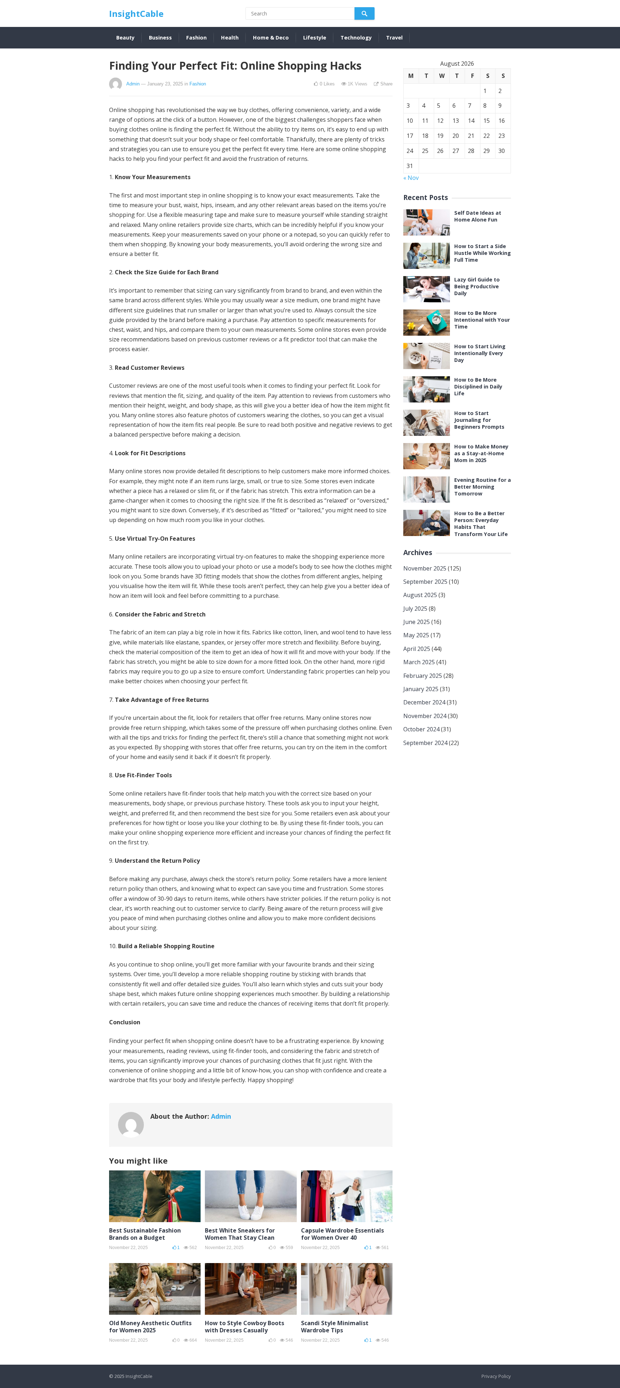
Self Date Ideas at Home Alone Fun (477, 216)
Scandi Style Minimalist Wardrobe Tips (334, 1327)
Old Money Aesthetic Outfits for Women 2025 (150, 1327)
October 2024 (421, 729)
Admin (133, 84)
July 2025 (415, 609)
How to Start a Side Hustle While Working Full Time (482, 253)
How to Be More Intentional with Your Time (482, 319)
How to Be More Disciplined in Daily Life (478, 386)
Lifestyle (314, 37)
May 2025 (416, 635)
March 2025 (419, 662)
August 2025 (420, 595)
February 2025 (422, 676)
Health (230, 37)
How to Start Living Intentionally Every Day (480, 353)
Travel (394, 37)
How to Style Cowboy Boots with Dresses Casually (244, 1327)
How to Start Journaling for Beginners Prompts (479, 420)
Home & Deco (271, 37)
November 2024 (424, 716)
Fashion (196, 37)
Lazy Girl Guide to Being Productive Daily (477, 286)
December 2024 (424, 702)
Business (160, 37)
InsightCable (136, 13)
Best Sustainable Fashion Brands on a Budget (145, 1234)
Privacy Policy (496, 1376)
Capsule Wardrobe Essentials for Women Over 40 (342, 1234)
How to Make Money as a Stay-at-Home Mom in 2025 (481, 453)
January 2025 (420, 689)
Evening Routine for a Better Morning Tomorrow (482, 486)
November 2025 (424, 568)
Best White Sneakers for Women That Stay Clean (240, 1234)
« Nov (411, 178)
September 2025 (425, 582)
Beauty (125, 37)
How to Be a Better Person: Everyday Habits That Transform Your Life (481, 523)
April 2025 (416, 649)
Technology (356, 37)
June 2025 (416, 622)
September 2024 (425, 743)
